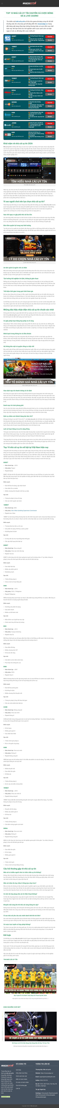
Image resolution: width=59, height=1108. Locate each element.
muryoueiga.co (42, 24)
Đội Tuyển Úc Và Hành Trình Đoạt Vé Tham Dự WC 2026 (29, 995)
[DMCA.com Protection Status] (6, 1096)
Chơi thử (50, 36)
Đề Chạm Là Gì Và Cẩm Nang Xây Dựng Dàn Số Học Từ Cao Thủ (29, 1043)
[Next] (53, 981)
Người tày (42, 1089)
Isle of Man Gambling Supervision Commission (24, 510)
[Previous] (5, 981)
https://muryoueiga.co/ (47, 1073)
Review (50, 40)
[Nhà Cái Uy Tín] (29, 3)
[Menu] (2, 3)
